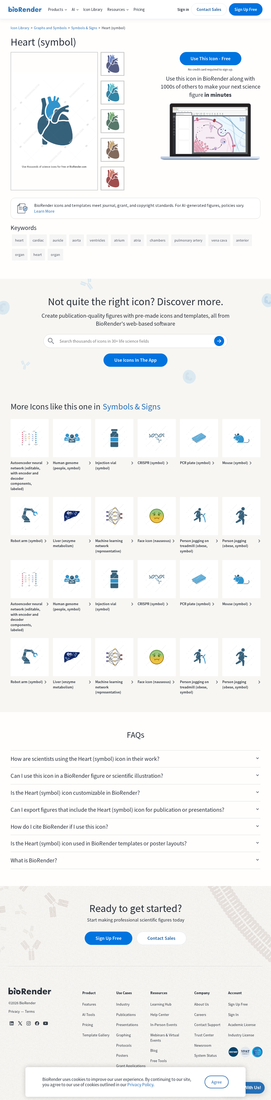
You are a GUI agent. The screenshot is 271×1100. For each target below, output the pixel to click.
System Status (205, 1055)
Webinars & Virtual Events (164, 1038)
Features (89, 1004)
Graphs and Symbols (50, 27)
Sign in (183, 9)
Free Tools (158, 1060)
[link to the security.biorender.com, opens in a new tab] (233, 1052)
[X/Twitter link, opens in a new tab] (20, 1023)
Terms (30, 1011)
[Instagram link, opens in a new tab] (28, 1023)
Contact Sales (209, 9)
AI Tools (88, 1014)
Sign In (233, 1014)
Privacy (14, 1011)
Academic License (242, 1024)
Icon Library (92, 9)
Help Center (159, 1014)
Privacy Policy (140, 1085)
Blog (153, 1050)
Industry (123, 1004)
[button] (57, 10)
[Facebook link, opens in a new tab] (37, 1023)
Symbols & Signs (84, 27)
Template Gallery (96, 1035)
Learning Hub (160, 1004)
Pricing (139, 9)
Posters (122, 1055)
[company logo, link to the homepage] (25, 9)
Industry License (241, 1035)
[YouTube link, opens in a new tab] (45, 1023)
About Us (201, 1004)
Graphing (123, 1035)
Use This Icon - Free (211, 58)
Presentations (127, 1024)
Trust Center (204, 1035)
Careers (200, 1014)
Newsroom (202, 1045)
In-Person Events (163, 1024)
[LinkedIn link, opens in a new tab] (11, 1023)
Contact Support (207, 1024)
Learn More (44, 211)
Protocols (124, 1045)
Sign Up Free (245, 9)
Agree (216, 1082)
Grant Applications (131, 1065)
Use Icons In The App (135, 360)
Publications (126, 1014)
